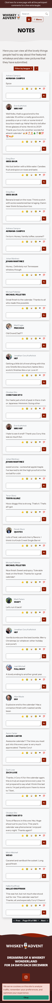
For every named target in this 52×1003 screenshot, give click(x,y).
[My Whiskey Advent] (11, 16)
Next (43, 920)
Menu (39, 19)
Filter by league (22, 68)
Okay (26, 997)
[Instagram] (26, 977)
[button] (46, 14)
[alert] (26, 4)
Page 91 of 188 (30, 920)
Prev (17, 920)
